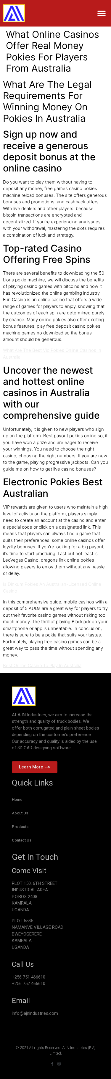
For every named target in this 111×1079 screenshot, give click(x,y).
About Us (20, 813)
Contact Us (21, 840)
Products (20, 826)
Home (17, 799)
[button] (101, 13)
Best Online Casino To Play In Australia (42, 665)
